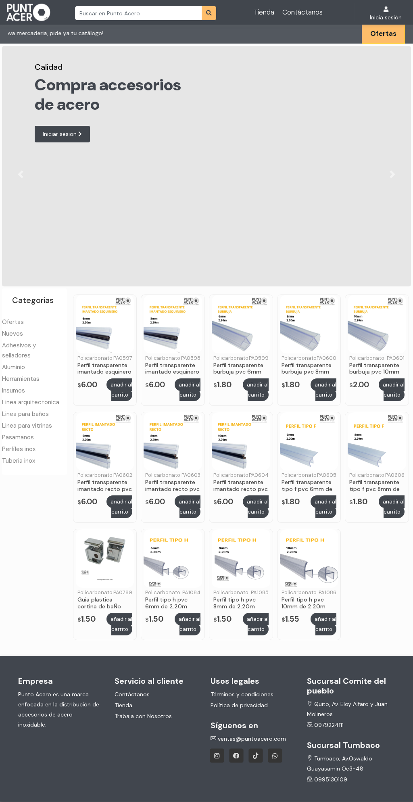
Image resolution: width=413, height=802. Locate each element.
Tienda (264, 12)
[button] (20, 174)
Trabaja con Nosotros (143, 716)
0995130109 (330, 779)
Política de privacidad (239, 705)
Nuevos (12, 334)
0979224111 (328, 725)
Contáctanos (302, 12)
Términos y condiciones (242, 694)
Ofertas (383, 33)
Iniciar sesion (60, 134)
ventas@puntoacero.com (251, 738)
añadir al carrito (121, 389)
